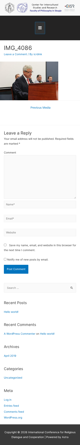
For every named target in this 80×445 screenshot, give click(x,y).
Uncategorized (13, 377)
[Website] (40, 233)
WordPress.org (13, 417)
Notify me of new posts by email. (27, 259)
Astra (65, 437)
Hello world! (11, 311)
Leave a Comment (15, 54)
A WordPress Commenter (19, 333)
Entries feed (11, 405)
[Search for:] (40, 287)
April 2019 (10, 355)
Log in (7, 399)
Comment (10, 152)
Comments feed (14, 411)
